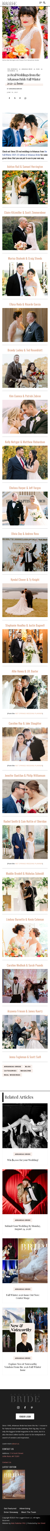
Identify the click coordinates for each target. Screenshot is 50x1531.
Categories (11, 70)
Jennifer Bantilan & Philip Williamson (25, 775)
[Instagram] (18, 1408)
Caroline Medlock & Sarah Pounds (25, 965)
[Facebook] (9, 98)
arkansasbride (15, 89)
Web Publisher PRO (18, 1523)
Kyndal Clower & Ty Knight (25, 579)
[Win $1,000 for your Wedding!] (25, 1125)
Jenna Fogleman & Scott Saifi (25, 1057)
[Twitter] (14, 98)
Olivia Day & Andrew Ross (25, 533)
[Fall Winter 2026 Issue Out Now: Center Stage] (25, 1260)
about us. (15, 1443)
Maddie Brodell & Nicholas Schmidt (25, 873)
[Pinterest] (20, 98)
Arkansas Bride (27, 69)
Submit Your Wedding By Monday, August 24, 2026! (23, 1227)
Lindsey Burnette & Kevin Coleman (25, 919)
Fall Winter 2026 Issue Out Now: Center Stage (22, 1296)
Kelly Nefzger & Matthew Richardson (25, 442)
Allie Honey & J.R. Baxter (25, 671)
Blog (38, 69)
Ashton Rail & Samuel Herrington (25, 166)
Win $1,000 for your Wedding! (22, 1159)
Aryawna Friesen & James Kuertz (25, 1011)
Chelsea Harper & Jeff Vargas (25, 488)
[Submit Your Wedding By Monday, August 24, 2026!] (25, 1191)
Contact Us (6, 1462)
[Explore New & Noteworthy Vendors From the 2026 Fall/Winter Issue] (25, 1329)
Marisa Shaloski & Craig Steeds (25, 258)
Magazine (26, 1071)
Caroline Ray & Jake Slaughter (25, 723)
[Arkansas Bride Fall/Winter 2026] (13, 1484)
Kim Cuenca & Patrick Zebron (25, 396)
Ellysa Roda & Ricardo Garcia (25, 304)
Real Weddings (13, 69)
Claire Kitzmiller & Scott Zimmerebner (25, 212)
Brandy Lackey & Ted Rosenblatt (25, 350)
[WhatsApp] (25, 98)
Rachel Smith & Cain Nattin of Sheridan (25, 821)
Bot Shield (41, 1523)
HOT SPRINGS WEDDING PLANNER (28, 713)
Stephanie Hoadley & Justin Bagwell (25, 625)
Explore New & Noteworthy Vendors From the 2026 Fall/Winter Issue (22, 1366)
